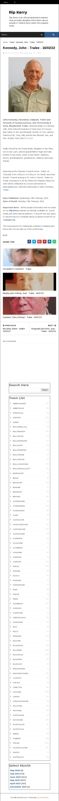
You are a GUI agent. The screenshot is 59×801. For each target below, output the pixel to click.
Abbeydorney (19, 403)
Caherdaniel (19, 501)
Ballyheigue (19, 459)
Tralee (11, 42)
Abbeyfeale (18, 408)
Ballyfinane (18, 455)
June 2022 (15, 777)
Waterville (18, 757)
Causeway (18, 538)
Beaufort (17, 483)
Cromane (17, 552)
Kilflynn (17, 641)
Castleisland (19, 529)
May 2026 (15, 770)
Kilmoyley (17, 664)
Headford (18, 622)
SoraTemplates (43, 797)
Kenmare (17, 636)
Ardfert (17, 418)
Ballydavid (18, 436)
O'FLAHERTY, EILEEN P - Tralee (17, 269)
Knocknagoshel (21, 673)
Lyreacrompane (20, 701)
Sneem (16, 734)
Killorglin (18, 655)
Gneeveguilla (19, 617)
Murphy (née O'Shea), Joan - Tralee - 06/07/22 (23, 293)
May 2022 (15, 780)
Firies (15, 599)
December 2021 (18, 787)
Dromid (16, 571)
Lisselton (17, 687)
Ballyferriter (19, 450)
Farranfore (19, 585)
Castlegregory (20, 524)
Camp (15, 515)
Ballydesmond (20, 441)
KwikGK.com (22, 797)
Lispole (16, 683)
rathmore (18, 720)
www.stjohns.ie (9, 187)
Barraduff (18, 473)
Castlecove (18, 520)
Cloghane (18, 543)
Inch (15, 627)
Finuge (16, 594)
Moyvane (17, 710)
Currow (17, 562)
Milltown (17, 706)
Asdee (16, 422)
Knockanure (19, 669)
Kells (15, 631)
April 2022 (15, 783)
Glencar (17, 608)
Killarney (17, 650)
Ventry (16, 752)
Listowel (17, 692)
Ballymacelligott (21, 469)
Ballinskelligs (20, 427)
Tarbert (17, 738)
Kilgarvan (18, 645)
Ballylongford (20, 464)
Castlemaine (19, 534)
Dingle (16, 566)
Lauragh (17, 678)
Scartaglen (18, 724)
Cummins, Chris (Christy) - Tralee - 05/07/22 (22, 317)
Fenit (15, 590)
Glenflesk (18, 613)
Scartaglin (18, 729)
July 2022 (15, 774)
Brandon (17, 492)
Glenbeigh (18, 604)
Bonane (16, 487)
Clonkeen (17, 548)
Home (5, 42)
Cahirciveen (18, 511)
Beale (16, 478)
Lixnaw (16, 697)
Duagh (16, 576)
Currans (17, 557)
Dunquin (17, 580)
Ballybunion (19, 431)
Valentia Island (20, 748)
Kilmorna (17, 659)
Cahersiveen (19, 506)
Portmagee (18, 715)
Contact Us (9, 220)
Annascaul (18, 413)
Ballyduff (18, 445)
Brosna (16, 497)
